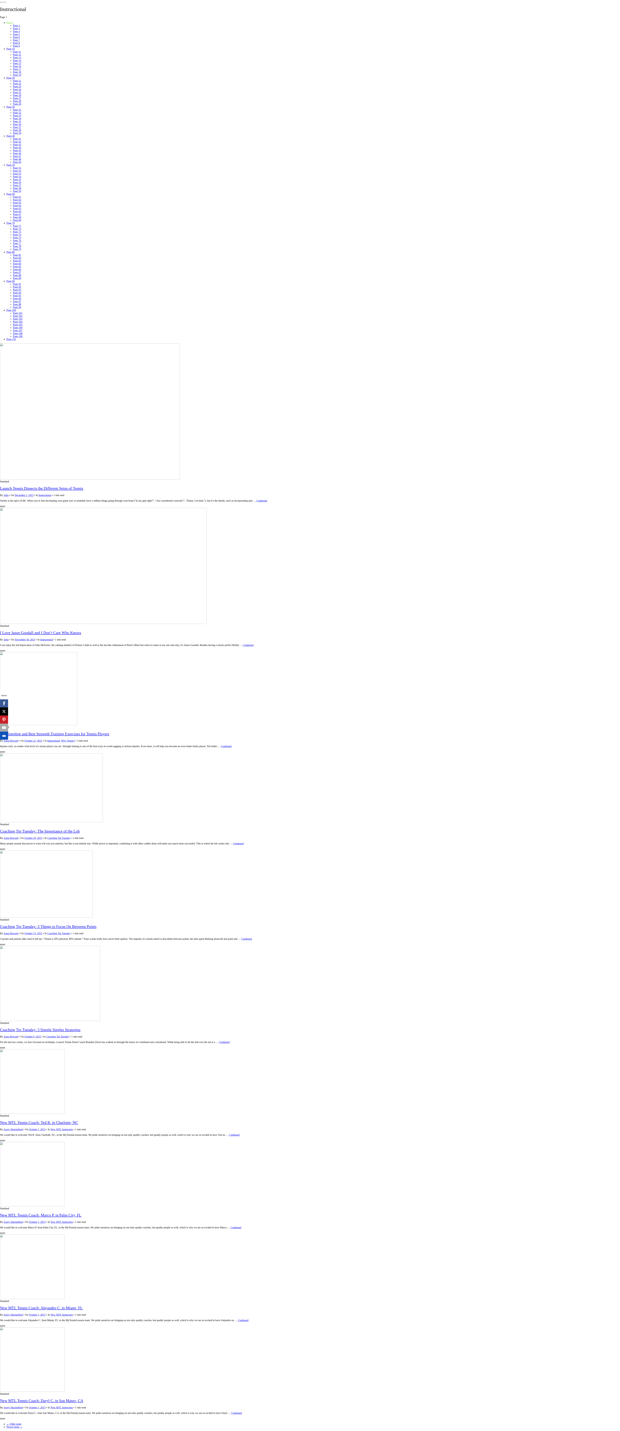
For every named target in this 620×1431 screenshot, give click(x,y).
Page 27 (17, 98)
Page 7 (16, 40)
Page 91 (17, 284)
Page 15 (17, 63)
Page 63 (17, 202)
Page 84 (17, 263)
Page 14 (17, 60)
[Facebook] (4, 703)
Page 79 (17, 249)
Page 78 (17, 246)
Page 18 (17, 72)
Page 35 (17, 121)
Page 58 (17, 188)
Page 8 (16, 43)
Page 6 (16, 37)
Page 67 (17, 214)
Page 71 (17, 226)
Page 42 (17, 141)
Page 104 (17, 321)
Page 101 (17, 313)
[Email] (4, 728)
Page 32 (17, 112)
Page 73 (17, 231)
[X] (4, 711)
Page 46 (17, 153)
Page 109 (17, 336)
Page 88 (17, 275)
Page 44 (17, 147)
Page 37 (17, 127)
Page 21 (17, 80)
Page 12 (17, 54)
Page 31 (17, 109)
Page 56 (17, 182)
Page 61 (17, 197)
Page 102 (17, 316)
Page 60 (10, 194)
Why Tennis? (68, 740)
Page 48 (17, 159)
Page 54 (17, 176)
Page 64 (17, 205)
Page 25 (17, 92)
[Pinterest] (4, 720)
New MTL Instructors (62, 1129)
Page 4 (16, 31)
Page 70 (10, 223)
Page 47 (17, 156)
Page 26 (17, 95)
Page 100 (11, 310)
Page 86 (17, 269)
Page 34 (17, 118)
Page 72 (17, 228)
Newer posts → (14, 1427)
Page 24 (17, 89)
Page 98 (17, 304)
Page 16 (17, 66)
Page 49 (17, 162)
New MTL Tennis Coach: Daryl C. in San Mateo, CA (41, 1401)
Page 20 (10, 77)
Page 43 (17, 144)
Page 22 (17, 83)
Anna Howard (11, 740)
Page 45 (17, 150)
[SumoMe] (4, 736)
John (6, 495)
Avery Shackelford (13, 1129)
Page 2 (16, 25)
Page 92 (17, 287)
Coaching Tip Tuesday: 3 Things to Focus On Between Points (48, 926)
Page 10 (10, 48)
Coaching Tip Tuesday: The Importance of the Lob (40, 831)
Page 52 (17, 170)
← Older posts (13, 1424)
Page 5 (16, 34)
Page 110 (11, 339)
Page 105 (17, 324)
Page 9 (16, 46)
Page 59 (17, 191)
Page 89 (17, 278)
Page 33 (17, 115)
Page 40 (10, 136)
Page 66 (17, 211)
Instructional (45, 495)
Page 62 (17, 199)
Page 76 (17, 240)
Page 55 (17, 179)
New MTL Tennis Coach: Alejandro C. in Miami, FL (41, 1308)
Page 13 (17, 57)
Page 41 (17, 138)
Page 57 (17, 185)
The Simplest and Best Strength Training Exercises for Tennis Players (54, 734)
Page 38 (17, 130)
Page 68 (17, 217)
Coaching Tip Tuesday (58, 838)
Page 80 (10, 252)
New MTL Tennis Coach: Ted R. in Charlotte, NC (39, 1122)
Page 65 (17, 208)
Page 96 (17, 298)
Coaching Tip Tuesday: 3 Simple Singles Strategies (40, 1030)
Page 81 (17, 255)
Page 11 (17, 51)
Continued (261, 500)
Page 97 (17, 301)
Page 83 (17, 260)
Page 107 (17, 330)
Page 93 (17, 289)
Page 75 (17, 237)
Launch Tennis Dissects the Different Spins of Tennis (41, 488)
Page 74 (17, 234)
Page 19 (17, 75)
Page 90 (10, 281)
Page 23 (17, 86)
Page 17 (17, 69)
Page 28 (17, 101)
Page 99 (17, 307)
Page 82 (17, 258)
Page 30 (10, 107)
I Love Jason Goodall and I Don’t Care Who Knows (40, 633)
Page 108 (17, 333)
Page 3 (16, 28)
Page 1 (9, 22)
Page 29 (17, 104)
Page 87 (17, 272)
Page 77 (17, 243)
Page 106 (17, 327)
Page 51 (17, 167)
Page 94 (17, 292)
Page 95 (17, 295)
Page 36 (17, 124)
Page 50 (10, 165)
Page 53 (17, 173)
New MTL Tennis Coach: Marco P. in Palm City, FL (40, 1215)
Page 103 (17, 318)
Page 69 (17, 220)
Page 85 (17, 266)
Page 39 (17, 133)
